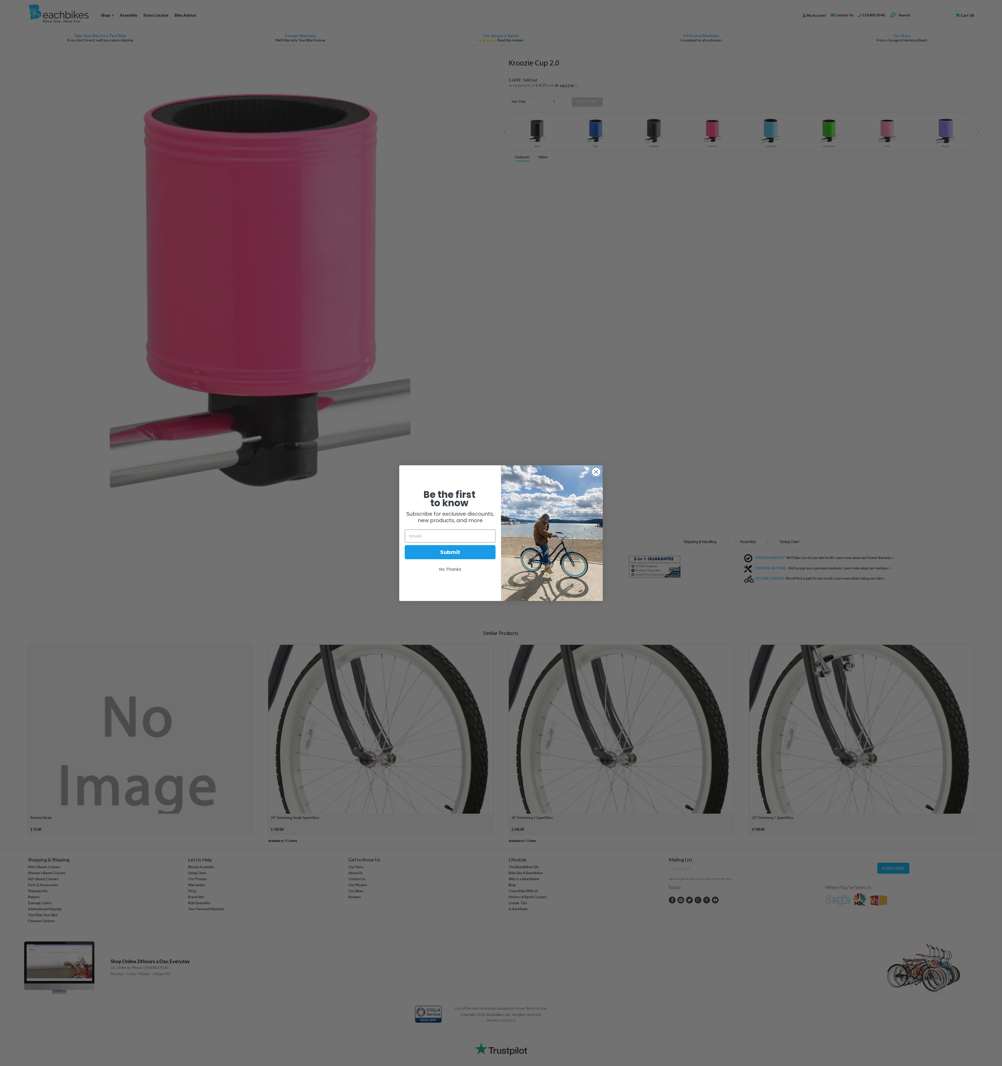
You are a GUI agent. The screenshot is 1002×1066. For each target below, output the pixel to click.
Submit (450, 552)
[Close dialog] (596, 472)
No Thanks (450, 569)
